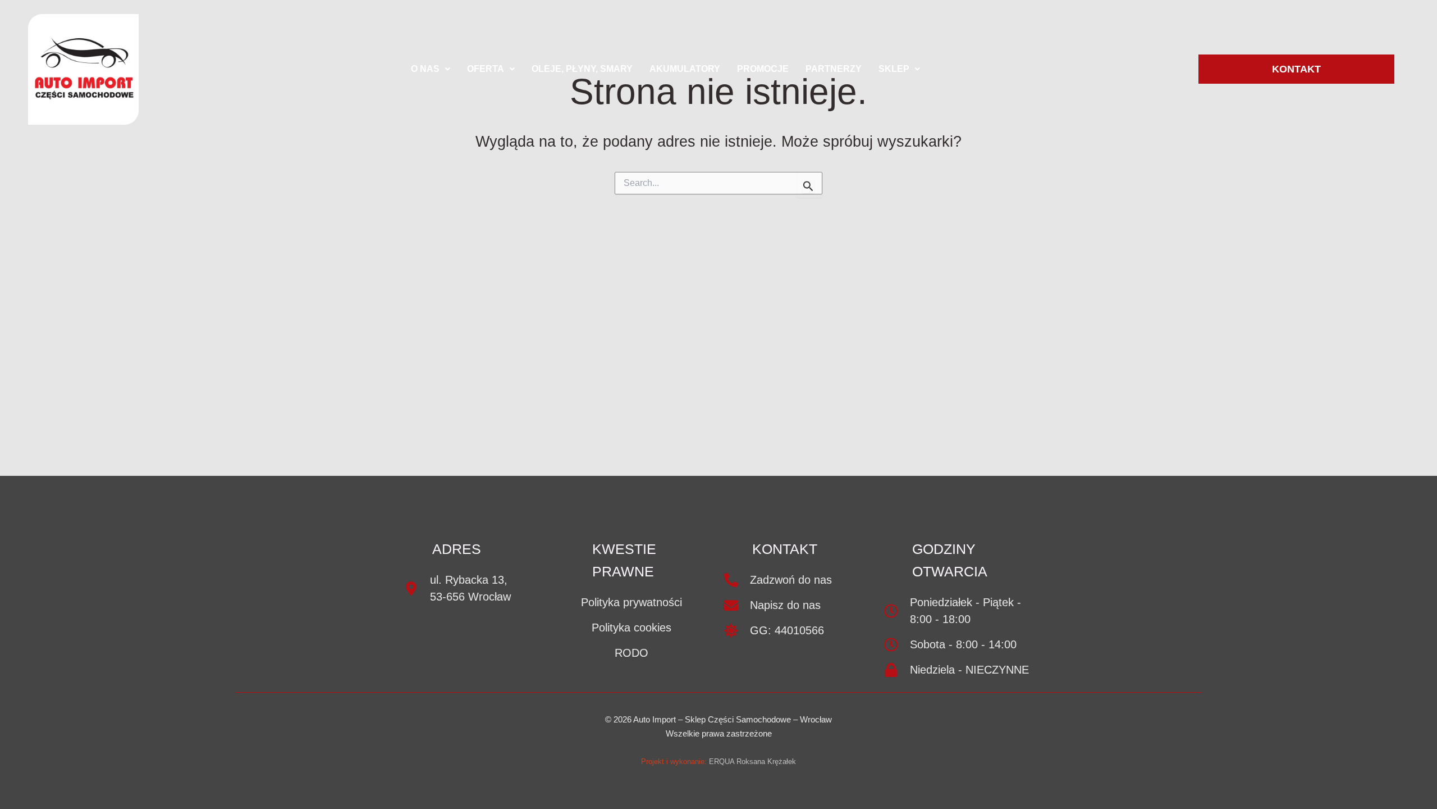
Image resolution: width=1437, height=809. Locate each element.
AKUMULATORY (684, 69)
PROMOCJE (763, 69)
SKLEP (893, 69)
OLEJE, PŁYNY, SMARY (582, 69)
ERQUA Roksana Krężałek (752, 761)
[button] (430, 69)
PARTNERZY (834, 69)
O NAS (425, 69)
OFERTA (485, 69)
